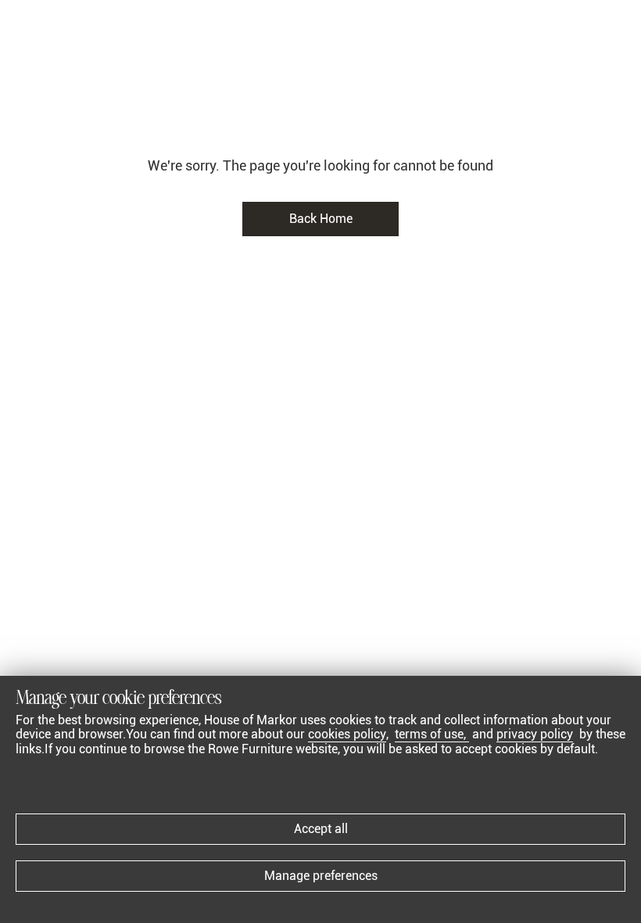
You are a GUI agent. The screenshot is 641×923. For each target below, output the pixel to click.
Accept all (321, 828)
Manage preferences (321, 875)
